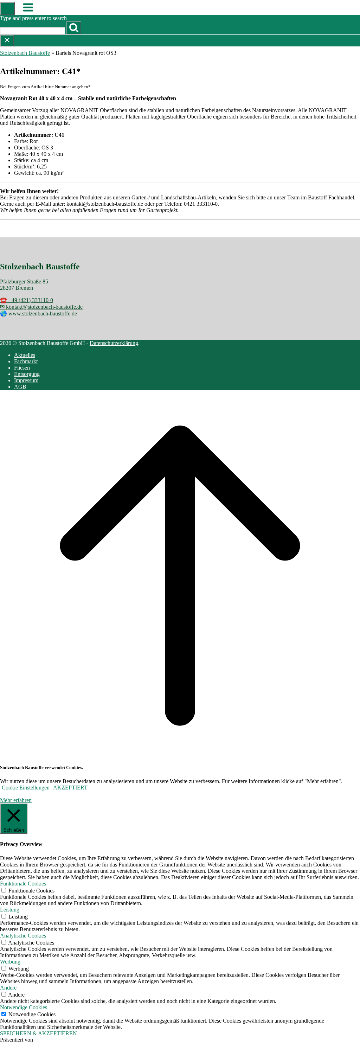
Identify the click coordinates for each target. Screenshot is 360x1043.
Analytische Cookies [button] (23, 936)
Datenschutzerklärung (114, 343)
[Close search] (7, 40)
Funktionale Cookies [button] (23, 884)
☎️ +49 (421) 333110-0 (26, 300)
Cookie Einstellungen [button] (26, 788)
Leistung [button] (9, 910)
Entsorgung (27, 374)
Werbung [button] (10, 962)
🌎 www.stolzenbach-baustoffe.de (38, 313)
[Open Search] (7, 8)
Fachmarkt (26, 361)
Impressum (26, 380)
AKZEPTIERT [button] (70, 788)
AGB (20, 387)
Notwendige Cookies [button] (23, 1007)
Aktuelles (24, 355)
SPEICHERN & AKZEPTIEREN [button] (38, 1033)
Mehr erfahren (16, 800)
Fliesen (22, 368)
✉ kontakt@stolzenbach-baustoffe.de (41, 307)
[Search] (73, 27)
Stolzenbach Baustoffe (25, 53)
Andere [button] (8, 988)
